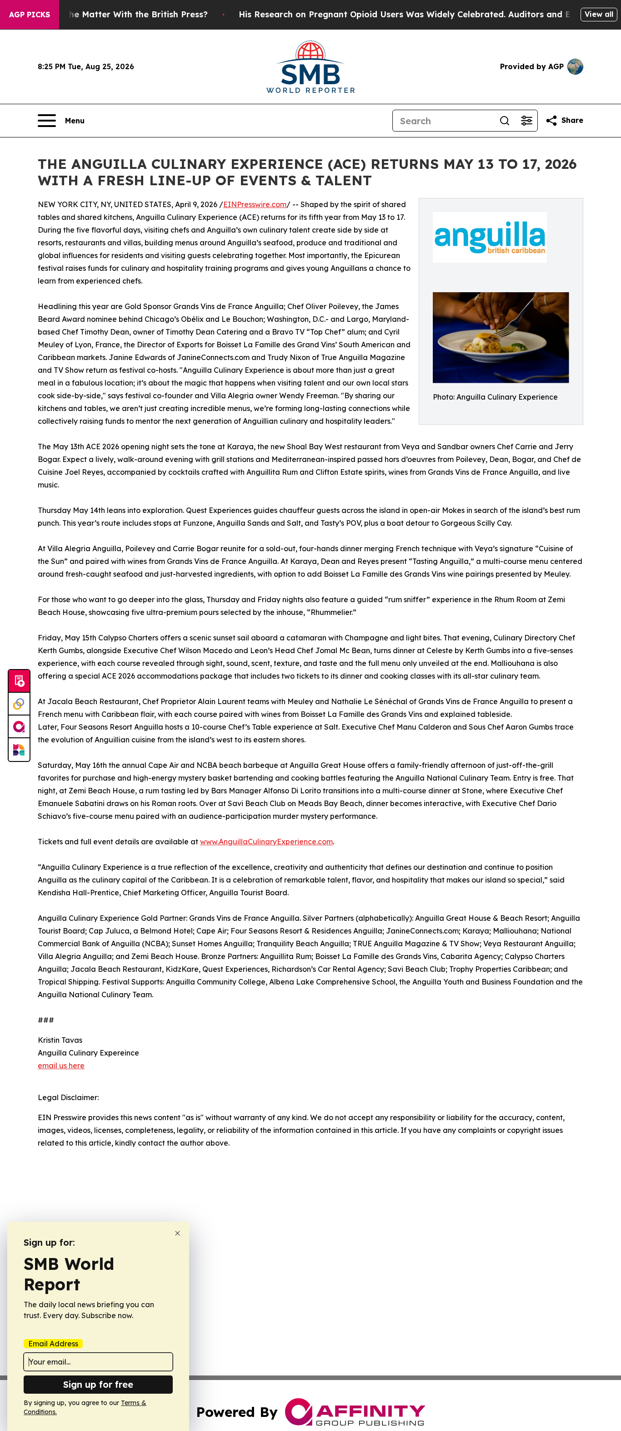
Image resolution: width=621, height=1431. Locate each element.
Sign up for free (98, 1384)
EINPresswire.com (254, 204)
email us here (61, 1065)
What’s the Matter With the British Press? (121, 14)
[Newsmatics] (19, 749)
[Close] (177, 1233)
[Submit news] (19, 681)
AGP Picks (29, 14)
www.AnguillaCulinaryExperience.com (266, 841)
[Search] (505, 120)
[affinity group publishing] (19, 727)
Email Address (53, 1343)
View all (599, 14)
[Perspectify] (19, 704)
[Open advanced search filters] (526, 120)
